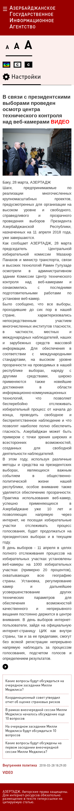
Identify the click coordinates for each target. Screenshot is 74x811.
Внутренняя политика (20, 765)
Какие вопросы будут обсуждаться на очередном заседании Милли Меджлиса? (34, 685)
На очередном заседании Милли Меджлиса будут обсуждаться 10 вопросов (31, 731)
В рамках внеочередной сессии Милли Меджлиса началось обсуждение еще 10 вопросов (36, 714)
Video (8, 773)
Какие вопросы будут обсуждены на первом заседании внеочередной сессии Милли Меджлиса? (33, 748)
